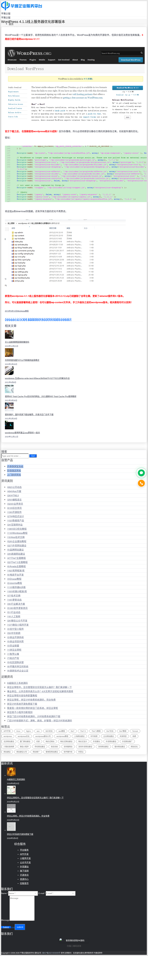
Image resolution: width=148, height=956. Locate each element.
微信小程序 (24, 746)
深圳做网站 (68, 746)
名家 (38, 741)
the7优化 (110, 731)
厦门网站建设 (25, 741)
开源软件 (14, 512)
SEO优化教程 (17, 528)
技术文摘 (13, 595)
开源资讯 (24, 875)
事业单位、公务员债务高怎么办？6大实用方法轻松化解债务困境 (40, 691)
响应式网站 (50, 741)
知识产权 (13, 658)
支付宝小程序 (15, 629)
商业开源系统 (15, 637)
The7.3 (83, 731)
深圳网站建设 (103, 746)
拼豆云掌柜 (14, 649)
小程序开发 (25, 858)
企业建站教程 (16, 541)
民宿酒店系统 (14, 470)
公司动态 (14, 487)
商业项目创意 (15, 641)
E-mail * (42, 893)
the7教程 (122, 731)
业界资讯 (15, 503)
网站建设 (7, 751)
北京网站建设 (9, 741)
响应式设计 (15, 516)
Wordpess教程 (23, 311)
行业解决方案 (16, 604)
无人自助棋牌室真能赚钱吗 (17, 342)
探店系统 (54, 746)
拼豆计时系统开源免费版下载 (22, 703)
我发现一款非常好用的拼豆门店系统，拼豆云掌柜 (32, 708)
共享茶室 (123, 736)
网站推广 (36, 751)
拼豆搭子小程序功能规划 (20, 712)
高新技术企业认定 (17, 670)
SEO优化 (49, 731)
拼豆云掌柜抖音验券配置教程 (22, 695)
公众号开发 (25, 862)
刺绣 (134, 736)
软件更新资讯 (17, 608)
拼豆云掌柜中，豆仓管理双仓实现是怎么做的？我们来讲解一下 (39, 687)
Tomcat (135, 731)
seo (38, 731)
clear (13, 927)
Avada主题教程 (16, 566)
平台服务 (24, 850)
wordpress (8, 736)
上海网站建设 (79, 736)
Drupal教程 (14, 578)
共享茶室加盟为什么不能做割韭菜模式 (22, 360)
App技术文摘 (16, 537)
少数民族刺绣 (9, 746)
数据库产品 (15, 520)
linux (18, 731)
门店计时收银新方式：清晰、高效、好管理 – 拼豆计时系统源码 (39, 720)
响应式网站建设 (66, 741)
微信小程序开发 (18, 624)
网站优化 (134, 746)
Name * (4, 893)
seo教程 (62, 731)
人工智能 (13, 616)
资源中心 (24, 879)
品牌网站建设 (15, 549)
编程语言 (14, 499)
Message (5, 920)
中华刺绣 (13, 633)
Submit (6, 927)
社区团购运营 (15, 662)
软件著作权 (68, 751)
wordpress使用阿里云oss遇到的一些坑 (22, 432)
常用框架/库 (16, 570)
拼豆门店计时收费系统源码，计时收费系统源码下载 (33, 716)
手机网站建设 (40, 746)
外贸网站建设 (16, 545)
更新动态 (14, 599)
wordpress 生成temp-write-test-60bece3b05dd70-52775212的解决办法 (37, 378)
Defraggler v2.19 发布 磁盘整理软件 (23, 319)
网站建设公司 (21, 751)
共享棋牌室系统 (15, 466)
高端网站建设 (16, 553)
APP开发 (7, 731)
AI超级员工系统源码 (17, 683)
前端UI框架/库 (17, 591)
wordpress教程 (62, 736)
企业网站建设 (108, 736)
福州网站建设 (119, 746)
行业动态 (13, 612)
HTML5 (13, 495)
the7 (72, 731)
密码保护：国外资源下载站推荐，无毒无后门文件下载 (29, 414)
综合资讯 (14, 508)
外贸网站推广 (127, 741)
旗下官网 (24, 871)
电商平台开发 (15, 574)
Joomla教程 (14, 583)
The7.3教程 (96, 731)
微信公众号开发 (17, 620)
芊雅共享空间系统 (17, 666)
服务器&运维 (16, 587)
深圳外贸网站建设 (85, 746)
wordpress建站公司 (43, 736)
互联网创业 (15, 524)
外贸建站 (96, 741)
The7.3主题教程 (17, 562)
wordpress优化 (23, 736)
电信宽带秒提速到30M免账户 (57, 319)
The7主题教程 (16, 558)
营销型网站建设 (52, 751)
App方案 (14, 491)
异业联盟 (13, 645)
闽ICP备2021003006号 (51, 953)
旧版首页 (24, 883)
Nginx (28, 731)
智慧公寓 (13, 654)
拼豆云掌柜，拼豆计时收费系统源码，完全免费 (31, 699)
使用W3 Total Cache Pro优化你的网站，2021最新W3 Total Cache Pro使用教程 (40, 396)
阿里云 (81, 751)
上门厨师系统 (14, 474)
